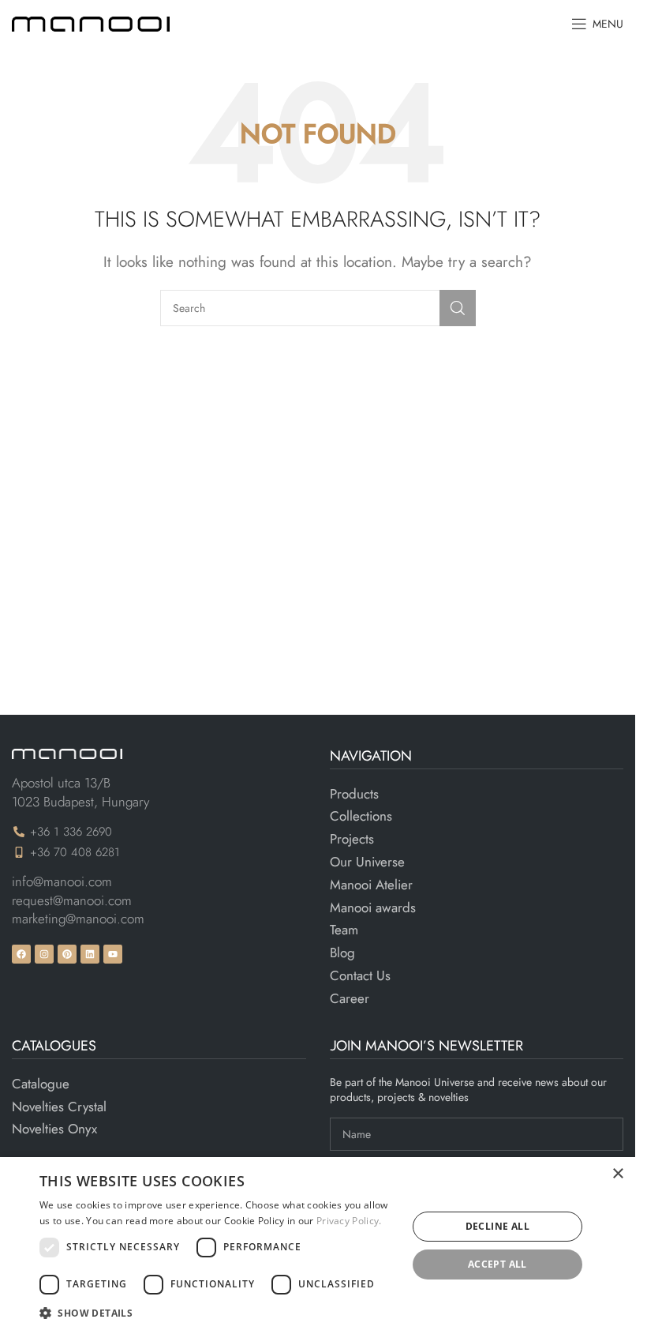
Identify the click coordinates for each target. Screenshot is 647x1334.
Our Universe (367, 862)
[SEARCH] (457, 308)
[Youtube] (112, 954)
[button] (217, 1312)
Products (354, 794)
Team (344, 930)
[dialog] (317, 1245)
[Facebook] (21, 954)
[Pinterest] (67, 954)
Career (349, 999)
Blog (342, 953)
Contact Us (360, 976)
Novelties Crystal (59, 1107)
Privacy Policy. (349, 1220)
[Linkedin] (89, 954)
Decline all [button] (497, 1226)
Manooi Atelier (371, 885)
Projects (352, 839)
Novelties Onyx (54, 1129)
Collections (361, 816)
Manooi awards (373, 908)
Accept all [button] (497, 1264)
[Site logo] (91, 22)
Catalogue (40, 1084)
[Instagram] (44, 954)
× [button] (617, 1174)
